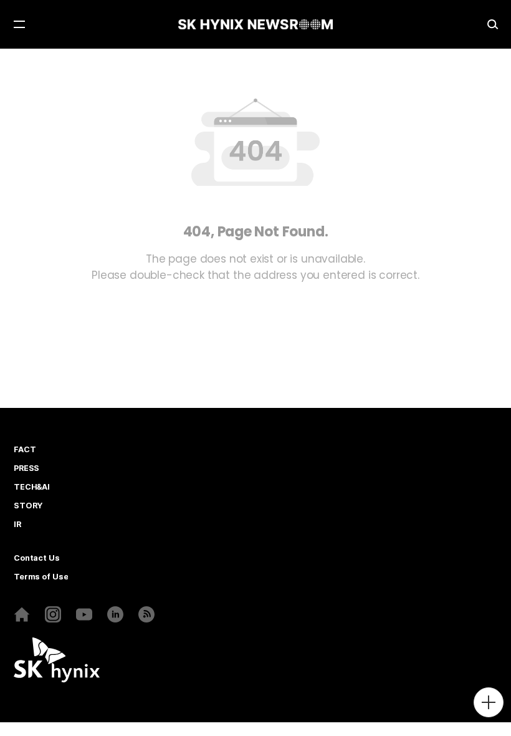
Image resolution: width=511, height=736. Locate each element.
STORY (28, 505)
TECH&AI (32, 487)
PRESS (26, 468)
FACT (25, 449)
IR (17, 524)
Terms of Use (41, 577)
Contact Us (37, 558)
